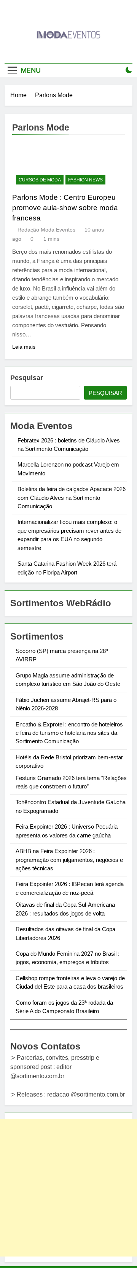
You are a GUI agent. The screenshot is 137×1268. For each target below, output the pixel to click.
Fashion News (85, 180)
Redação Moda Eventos (46, 230)
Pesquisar (26, 378)
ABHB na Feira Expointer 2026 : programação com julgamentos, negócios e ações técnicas (69, 859)
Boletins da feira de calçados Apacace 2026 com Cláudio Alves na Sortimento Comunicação (72, 497)
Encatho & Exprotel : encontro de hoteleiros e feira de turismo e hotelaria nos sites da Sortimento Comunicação (69, 733)
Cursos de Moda (40, 180)
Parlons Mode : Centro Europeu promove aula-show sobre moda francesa (65, 207)
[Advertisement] (68, 1188)
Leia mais (23, 347)
